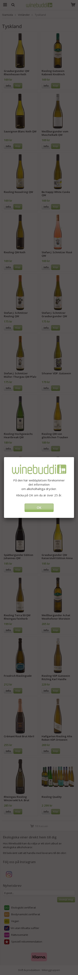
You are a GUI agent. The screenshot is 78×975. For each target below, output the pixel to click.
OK (39, 508)
